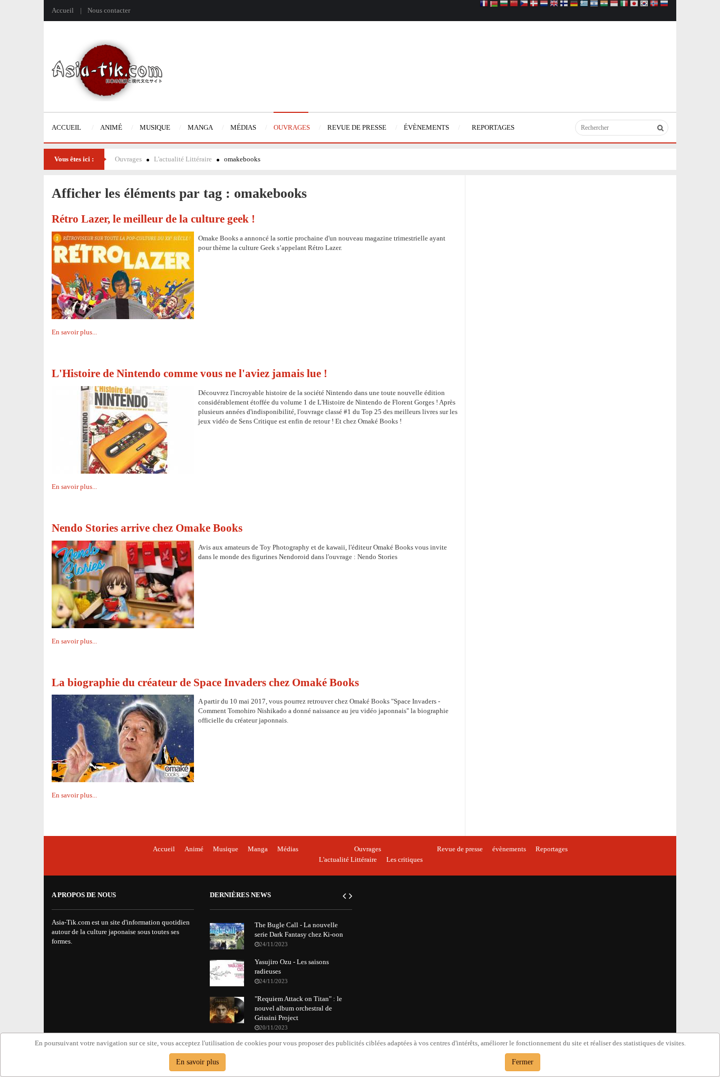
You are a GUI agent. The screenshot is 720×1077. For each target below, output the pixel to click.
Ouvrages (128, 159)
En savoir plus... (74, 332)
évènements (509, 849)
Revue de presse (460, 849)
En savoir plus (197, 1062)
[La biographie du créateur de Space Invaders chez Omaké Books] (123, 738)
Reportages (552, 849)
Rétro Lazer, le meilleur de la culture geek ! (153, 219)
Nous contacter (108, 10)
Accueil (63, 10)
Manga (258, 849)
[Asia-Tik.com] (107, 69)
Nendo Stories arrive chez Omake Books (147, 528)
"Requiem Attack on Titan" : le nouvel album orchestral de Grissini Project (298, 1008)
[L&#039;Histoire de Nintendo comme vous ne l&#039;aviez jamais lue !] (123, 429)
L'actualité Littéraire (183, 159)
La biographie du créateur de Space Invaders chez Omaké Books (205, 682)
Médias (287, 849)
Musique (225, 849)
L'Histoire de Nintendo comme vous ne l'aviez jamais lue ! (189, 373)
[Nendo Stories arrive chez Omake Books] (123, 584)
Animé (193, 849)
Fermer (522, 1062)
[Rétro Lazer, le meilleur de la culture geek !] (123, 274)
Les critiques (404, 859)
